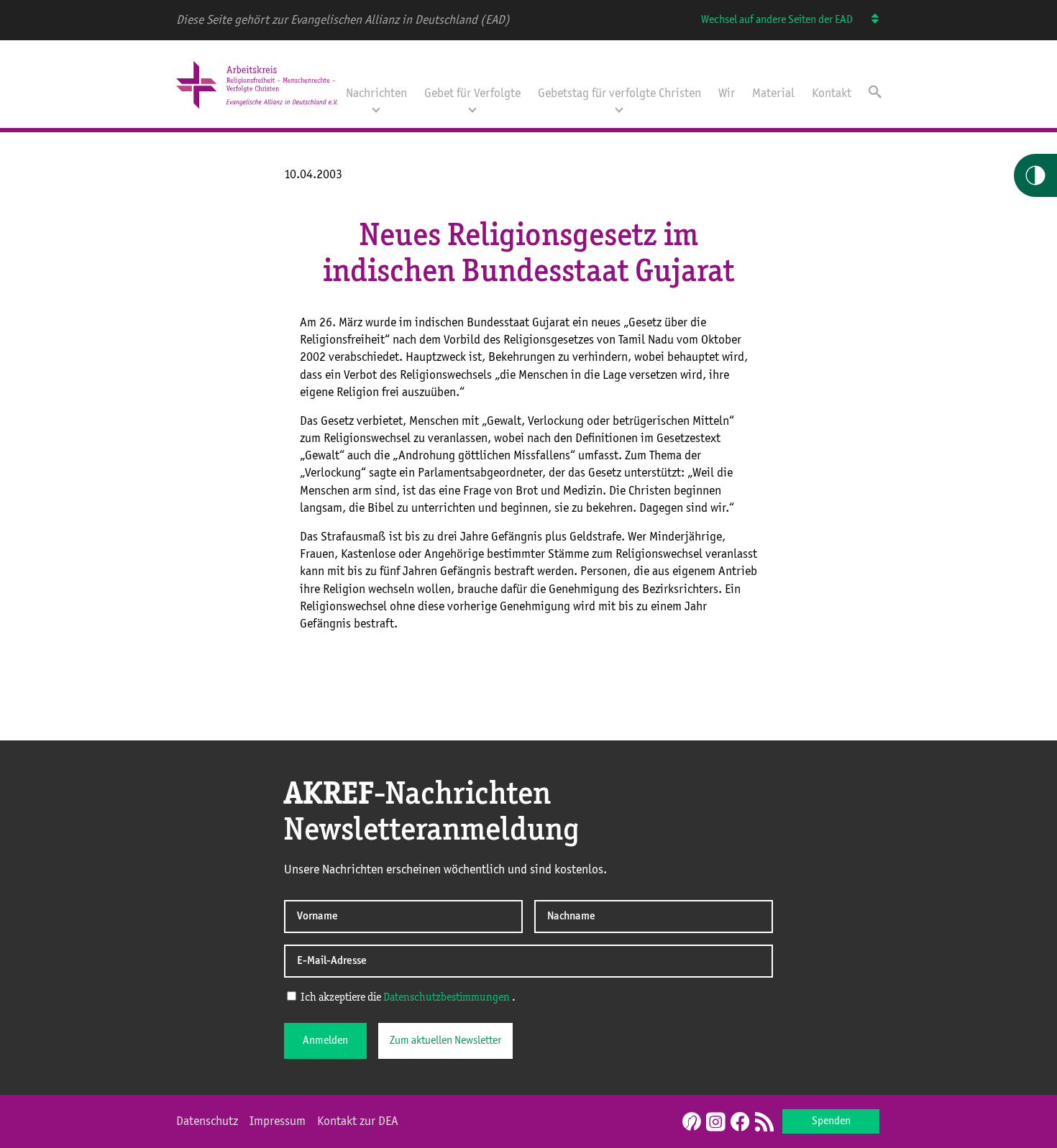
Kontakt (831, 93)
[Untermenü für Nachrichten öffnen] (376, 108)
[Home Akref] (256, 110)
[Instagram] (715, 1122)
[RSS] (764, 1122)
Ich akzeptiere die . (407, 998)
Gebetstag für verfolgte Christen (619, 93)
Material (773, 93)
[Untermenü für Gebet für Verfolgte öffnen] (472, 108)
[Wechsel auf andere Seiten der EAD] (868, 20)
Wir (726, 93)
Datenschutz (207, 1121)
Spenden (831, 1121)
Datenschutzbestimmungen (446, 998)
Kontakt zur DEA (357, 1121)
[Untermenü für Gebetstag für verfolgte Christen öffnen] (619, 108)
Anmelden (325, 1041)
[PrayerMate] (689, 1121)
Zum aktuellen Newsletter (445, 1041)
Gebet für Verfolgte (472, 93)
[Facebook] (739, 1122)
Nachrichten (376, 93)
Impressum (278, 1121)
